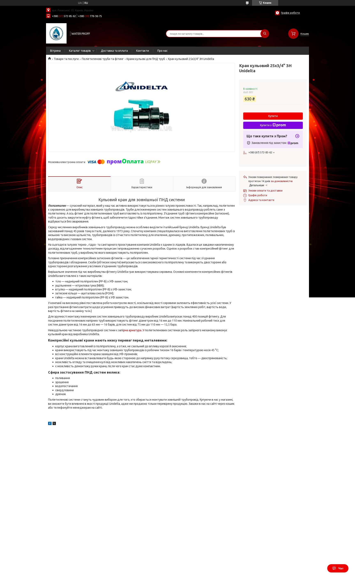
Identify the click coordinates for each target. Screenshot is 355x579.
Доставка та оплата (114, 50)
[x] (54, 424)
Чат (340, 568)
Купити (273, 116)
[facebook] (50, 424)
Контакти (142, 50)
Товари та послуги (66, 59)
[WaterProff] (56, 33)
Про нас (162, 50)
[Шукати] (264, 33)
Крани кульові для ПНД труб (146, 59)
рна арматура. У (134, 330)
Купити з (266, 125)
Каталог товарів (80, 50)
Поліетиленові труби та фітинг (103, 59)
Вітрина (55, 50)
